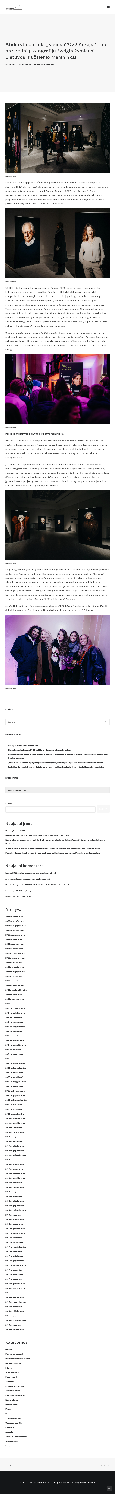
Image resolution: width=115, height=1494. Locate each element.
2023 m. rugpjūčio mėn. (15, 925)
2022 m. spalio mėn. (14, 962)
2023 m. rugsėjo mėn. (14, 920)
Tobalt (91, 1482)
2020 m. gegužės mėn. (15, 1095)
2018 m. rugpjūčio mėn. (15, 1191)
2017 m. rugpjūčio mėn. (15, 1246)
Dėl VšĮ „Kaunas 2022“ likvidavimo (23, 745)
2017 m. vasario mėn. (14, 1274)
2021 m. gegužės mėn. (15, 1040)
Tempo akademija (13, 1418)
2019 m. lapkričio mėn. (15, 1122)
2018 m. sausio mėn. (14, 1223)
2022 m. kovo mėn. (13, 994)
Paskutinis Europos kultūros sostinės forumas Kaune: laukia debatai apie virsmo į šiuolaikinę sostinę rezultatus (56, 766)
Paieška (8, 803)
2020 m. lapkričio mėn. (15, 1067)
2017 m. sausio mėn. (14, 1278)
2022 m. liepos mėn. (14, 975)
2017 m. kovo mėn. (13, 1269)
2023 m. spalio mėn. (14, 916)
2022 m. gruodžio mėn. (15, 952)
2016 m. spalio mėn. (14, 1292)
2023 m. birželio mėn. (14, 930)
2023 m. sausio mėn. (14, 948)
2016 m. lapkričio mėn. (15, 1288)
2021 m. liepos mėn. (14, 1031)
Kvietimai (9, 1427)
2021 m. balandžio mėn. (15, 1044)
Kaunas (8, 890)
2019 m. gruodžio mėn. (15, 1118)
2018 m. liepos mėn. (14, 1196)
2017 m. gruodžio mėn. (15, 1228)
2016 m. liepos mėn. (14, 1306)
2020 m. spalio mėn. (14, 1072)
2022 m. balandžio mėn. (16, 989)
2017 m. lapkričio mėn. (15, 1232)
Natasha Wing (11, 884)
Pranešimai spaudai (44, 64)
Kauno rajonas (11, 1399)
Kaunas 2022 (11, 872)
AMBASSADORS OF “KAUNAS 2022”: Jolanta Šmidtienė (47, 884)
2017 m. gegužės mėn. (15, 1260)
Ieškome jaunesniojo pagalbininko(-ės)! (38, 872)
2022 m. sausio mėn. (14, 1003)
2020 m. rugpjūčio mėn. (15, 1081)
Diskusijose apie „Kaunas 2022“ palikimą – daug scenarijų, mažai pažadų (40, 749)
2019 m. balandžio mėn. (15, 1154)
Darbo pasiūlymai (13, 1362)
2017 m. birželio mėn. (14, 1255)
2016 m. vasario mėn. (14, 1329)
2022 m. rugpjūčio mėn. (15, 971)
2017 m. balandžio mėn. (15, 1265)
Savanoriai (10, 1413)
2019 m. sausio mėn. (14, 1168)
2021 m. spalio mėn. (14, 1017)
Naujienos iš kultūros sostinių (17, 1358)
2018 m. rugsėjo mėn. (14, 1187)
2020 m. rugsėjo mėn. (15, 1076)
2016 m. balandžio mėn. (15, 1320)
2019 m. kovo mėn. (13, 1159)
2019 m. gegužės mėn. (15, 1150)
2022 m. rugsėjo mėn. (14, 966)
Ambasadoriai (11, 1441)
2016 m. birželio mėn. (14, 1310)
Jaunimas (9, 1381)
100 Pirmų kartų (23, 890)
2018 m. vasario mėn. (14, 1219)
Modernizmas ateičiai (14, 1385)
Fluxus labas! (11, 1376)
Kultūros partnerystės (15, 1395)
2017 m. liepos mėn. (14, 1251)
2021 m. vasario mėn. (14, 1053)
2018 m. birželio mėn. (14, 1200)
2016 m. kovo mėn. (13, 1324)
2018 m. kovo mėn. (13, 1214)
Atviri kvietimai (12, 1372)
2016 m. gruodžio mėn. (15, 1283)
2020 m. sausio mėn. (14, 1113)
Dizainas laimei (11, 1404)
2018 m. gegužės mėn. (15, 1205)
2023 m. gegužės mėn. (15, 934)
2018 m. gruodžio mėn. (15, 1173)
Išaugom (9, 1445)
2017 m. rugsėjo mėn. (14, 1242)
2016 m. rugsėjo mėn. (14, 1297)
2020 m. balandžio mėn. (16, 1099)
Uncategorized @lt (13, 1422)
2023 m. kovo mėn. (13, 939)
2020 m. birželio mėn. (15, 1090)
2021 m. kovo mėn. (13, 1049)
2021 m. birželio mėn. (14, 1035)
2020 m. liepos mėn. (14, 1086)
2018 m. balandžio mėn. (15, 1209)
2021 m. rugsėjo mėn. (14, 1021)
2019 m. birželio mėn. (14, 1145)
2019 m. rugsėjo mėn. (14, 1132)
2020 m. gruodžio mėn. (15, 1063)
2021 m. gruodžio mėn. (15, 1008)
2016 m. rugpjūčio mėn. (15, 1301)
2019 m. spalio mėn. (14, 1127)
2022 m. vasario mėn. (14, 998)
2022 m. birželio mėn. (14, 980)
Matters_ (9, 1408)
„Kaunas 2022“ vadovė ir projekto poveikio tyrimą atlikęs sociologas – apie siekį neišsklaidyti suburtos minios (55, 762)
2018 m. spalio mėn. (14, 1182)
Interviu (8, 1367)
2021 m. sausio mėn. (14, 1058)
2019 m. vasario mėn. (14, 1164)
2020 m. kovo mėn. (13, 1104)
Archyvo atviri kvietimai (16, 1436)
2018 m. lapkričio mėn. (15, 1177)
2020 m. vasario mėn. (15, 1108)
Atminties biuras (12, 1390)
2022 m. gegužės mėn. (15, 985)
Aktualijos (27, 64)
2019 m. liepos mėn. (14, 1141)
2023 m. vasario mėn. (14, 943)
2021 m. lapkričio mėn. (15, 1012)
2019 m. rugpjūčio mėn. (15, 1136)
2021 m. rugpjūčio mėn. (15, 1026)
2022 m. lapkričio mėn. (15, 957)
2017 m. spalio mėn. (14, 1237)
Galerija (8, 1349)
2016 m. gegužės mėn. (15, 1315)
